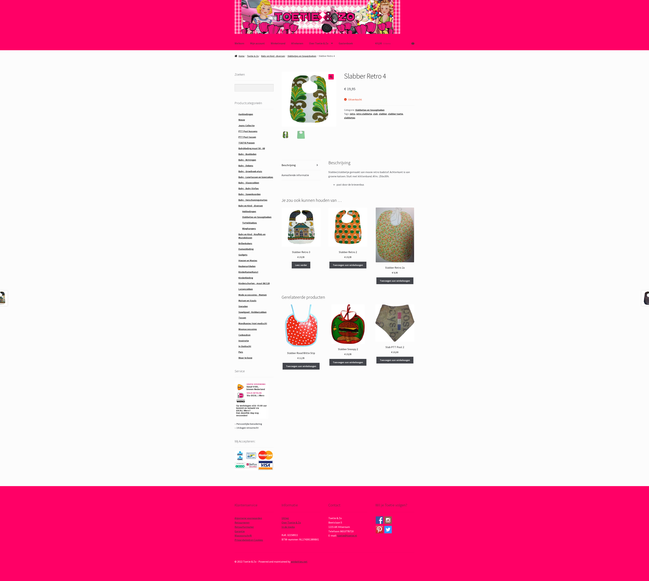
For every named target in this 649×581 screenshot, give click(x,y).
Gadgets (242, 254)
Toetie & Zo (253, 56)
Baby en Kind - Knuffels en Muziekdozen (252, 236)
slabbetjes (349, 117)
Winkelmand (278, 43)
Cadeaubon (244, 334)
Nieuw (241, 119)
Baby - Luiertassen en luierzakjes (255, 177)
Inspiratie (243, 340)
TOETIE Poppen (246, 142)
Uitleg (285, 518)
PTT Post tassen (247, 137)
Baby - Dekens (245, 165)
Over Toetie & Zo (318, 43)
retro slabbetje (364, 113)
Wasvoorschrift (243, 535)
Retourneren (242, 522)
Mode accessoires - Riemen (252, 294)
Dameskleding (246, 248)
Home (242, 56)
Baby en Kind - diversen (273, 56)
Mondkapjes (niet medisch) (252, 323)
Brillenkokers (245, 243)
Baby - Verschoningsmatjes (252, 199)
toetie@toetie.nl (347, 535)
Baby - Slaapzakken (248, 182)
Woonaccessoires (247, 329)
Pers (240, 352)
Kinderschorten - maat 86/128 (254, 283)
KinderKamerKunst (248, 272)
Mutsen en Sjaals (247, 300)
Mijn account (257, 43)
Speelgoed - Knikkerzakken (252, 312)
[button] (331, 76)
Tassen (242, 317)
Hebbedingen (249, 211)
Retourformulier (244, 527)
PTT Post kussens (247, 131)
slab (375, 113)
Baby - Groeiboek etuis (250, 171)
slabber (383, 113)
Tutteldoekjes (249, 222)
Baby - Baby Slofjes (248, 188)
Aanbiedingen (245, 114)
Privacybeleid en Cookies (249, 540)
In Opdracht (244, 346)
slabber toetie (395, 113)
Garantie (240, 531)
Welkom (239, 43)
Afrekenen (297, 43)
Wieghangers (249, 228)
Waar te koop (245, 357)
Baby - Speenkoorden (249, 194)
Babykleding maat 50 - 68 (251, 148)
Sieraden (243, 306)
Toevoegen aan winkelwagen (348, 265)
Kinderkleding (245, 277)
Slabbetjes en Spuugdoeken (301, 56)
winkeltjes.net (299, 561)
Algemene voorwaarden (248, 518)
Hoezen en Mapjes (247, 260)
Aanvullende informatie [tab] (295, 175)
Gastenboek (346, 43)
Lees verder (301, 265)
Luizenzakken (245, 289)
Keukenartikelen (247, 266)
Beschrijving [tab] (289, 165)
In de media (288, 527)
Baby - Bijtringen (247, 159)
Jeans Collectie (246, 125)
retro (352, 113)
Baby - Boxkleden (247, 154)
